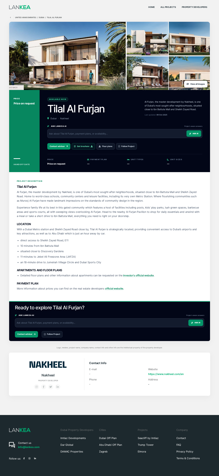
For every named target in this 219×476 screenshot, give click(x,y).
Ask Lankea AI (59, 126)
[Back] (10, 17)
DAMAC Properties (71, 451)
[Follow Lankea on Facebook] (24, 458)
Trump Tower (146, 444)
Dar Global (66, 444)
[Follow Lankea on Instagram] (29, 458)
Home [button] (151, 7)
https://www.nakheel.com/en (166, 374)
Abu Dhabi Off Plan (110, 444)
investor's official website (138, 275)
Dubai (41, 17)
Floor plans (107, 146)
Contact (181, 438)
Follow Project (128, 146)
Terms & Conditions (188, 458)
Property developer (48, 381)
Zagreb (103, 451)
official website (114, 288)
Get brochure (83, 146)
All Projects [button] (168, 7)
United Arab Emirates (25, 17)
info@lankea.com (29, 447)
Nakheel (64, 118)
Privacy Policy (184, 451)
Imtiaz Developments (73, 438)
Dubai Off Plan (108, 438)
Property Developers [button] (194, 7)
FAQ (178, 444)
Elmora (142, 451)
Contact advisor (57, 146)
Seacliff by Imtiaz (148, 438)
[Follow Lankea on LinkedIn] (35, 458)
